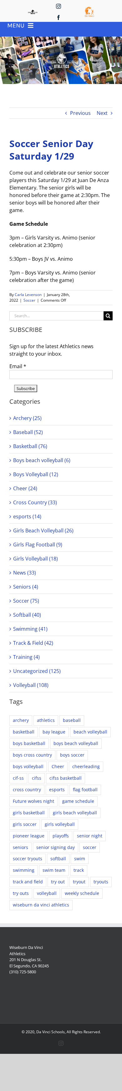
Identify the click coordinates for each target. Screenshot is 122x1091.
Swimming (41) (30, 628)
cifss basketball (65, 778)
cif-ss (18, 778)
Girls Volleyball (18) (35, 558)
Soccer (29, 300)
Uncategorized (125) (37, 671)
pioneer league (28, 836)
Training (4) (26, 657)
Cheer (58, 766)
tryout (79, 882)
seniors (20, 847)
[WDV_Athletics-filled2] (33, 12)
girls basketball (29, 813)
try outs (21, 893)
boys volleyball (28, 766)
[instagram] (58, 6)
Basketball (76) (30, 446)
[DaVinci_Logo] (89, 9)
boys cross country (32, 755)
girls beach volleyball (75, 813)
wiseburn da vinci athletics (41, 905)
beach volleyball (90, 732)
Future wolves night (33, 801)
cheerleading (86, 766)
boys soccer (72, 755)
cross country (27, 789)
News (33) (24, 572)
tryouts (101, 882)
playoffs (61, 836)
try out (58, 882)
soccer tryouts (27, 858)
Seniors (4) (25, 586)
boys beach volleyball (75, 743)
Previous (80, 113)
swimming (23, 870)
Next (102, 113)
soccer (89, 847)
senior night (89, 836)
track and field (28, 882)
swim (79, 858)
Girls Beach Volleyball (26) (43, 530)
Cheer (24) (25, 488)
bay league (54, 732)
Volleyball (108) (30, 685)
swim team (54, 870)
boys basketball (29, 743)
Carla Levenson (28, 294)
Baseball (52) (28, 432)
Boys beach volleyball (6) (41, 460)
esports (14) (27, 516)
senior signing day (55, 847)
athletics (46, 720)
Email (17, 366)
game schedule (78, 801)
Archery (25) (27, 418)
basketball (23, 732)
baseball (72, 720)
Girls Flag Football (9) (37, 544)
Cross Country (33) (35, 502)
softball (58, 858)
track (79, 870)
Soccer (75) (26, 600)
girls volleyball (60, 824)
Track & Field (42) (33, 642)
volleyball (47, 893)
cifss (36, 778)
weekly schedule (82, 893)
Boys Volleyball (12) (35, 474)
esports (57, 789)
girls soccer (25, 824)
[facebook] (58, 17)
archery (21, 720)
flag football (85, 789)
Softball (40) (27, 614)
